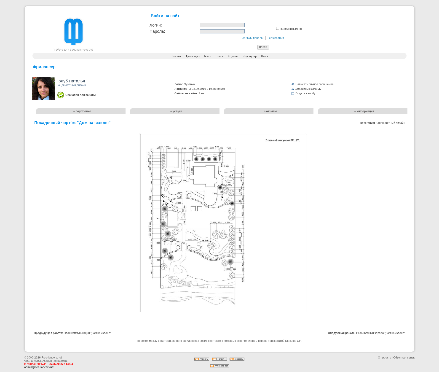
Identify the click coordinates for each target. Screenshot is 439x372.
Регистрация (276, 38)
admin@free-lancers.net (39, 367)
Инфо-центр (250, 56)
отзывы (271, 111)
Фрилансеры (192, 56)
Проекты (176, 56)
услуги (177, 111)
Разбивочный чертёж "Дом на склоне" (380, 333)
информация (365, 111)
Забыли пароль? (253, 38)
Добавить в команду (308, 88)
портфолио (83, 111)
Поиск (264, 56)
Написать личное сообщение (314, 84)
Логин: (156, 25)
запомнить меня (291, 28)
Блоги (207, 56)
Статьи (219, 56)
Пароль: (157, 31)
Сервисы (233, 56)
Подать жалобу (305, 93)
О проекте (384, 357)
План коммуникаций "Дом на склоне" (87, 333)
